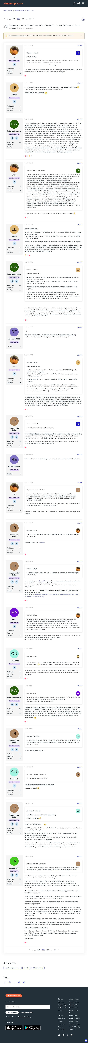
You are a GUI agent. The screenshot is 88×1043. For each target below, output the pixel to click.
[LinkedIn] (72, 1035)
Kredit (26, 968)
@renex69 (41, 543)
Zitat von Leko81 (32, 270)
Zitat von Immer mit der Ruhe (36, 490)
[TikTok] (67, 1035)
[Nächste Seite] (34, 19)
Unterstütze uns (15, 995)
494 (13, 19)
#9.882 (79, 83)
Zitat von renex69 (32, 53)
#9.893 (79, 561)
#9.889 (79, 416)
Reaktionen (10, 68)
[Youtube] (59, 1035)
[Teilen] (83, 19)
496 (22, 19)
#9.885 (79, 224)
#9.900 (79, 856)
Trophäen (10, 71)
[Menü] (83, 3)
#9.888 (79, 355)
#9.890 (79, 455)
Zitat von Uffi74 (32, 530)
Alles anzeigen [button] (53, 65)
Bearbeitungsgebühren (12, 968)
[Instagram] (63, 1035)
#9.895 (79, 649)
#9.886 (79, 262)
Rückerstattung (37, 968)
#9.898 (79, 767)
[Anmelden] (78, 3)
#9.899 (79, 803)
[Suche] (74, 3)
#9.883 (79, 119)
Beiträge (9, 73)
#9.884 (79, 163)
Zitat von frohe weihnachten (36, 170)
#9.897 (79, 729)
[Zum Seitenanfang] (86, 1040)
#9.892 (79, 523)
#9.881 (80, 45)
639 (30, 19)
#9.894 (79, 608)
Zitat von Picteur (32, 656)
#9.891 (80, 482)
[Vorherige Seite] (4, 19)
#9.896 (79, 686)
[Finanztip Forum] (13, 3)
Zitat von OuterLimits (33, 736)
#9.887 (79, 327)
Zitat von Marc (31, 693)
